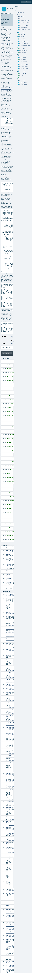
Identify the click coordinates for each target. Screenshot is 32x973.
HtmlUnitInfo (22, 52)
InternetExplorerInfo (24, 55)
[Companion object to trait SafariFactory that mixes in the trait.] (17, 79)
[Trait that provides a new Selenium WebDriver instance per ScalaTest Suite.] (18, 64)
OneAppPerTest (22, 62)
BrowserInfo (22, 34)
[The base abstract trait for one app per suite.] (18, 25)
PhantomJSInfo (22, 73)
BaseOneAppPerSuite (24, 25)
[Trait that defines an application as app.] (18, 24)
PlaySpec (21, 75)
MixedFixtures (22, 57)
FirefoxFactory (23, 46)
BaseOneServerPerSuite (24, 29)
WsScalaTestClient (23, 84)
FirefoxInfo (22, 48)
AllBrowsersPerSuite (24, 20)
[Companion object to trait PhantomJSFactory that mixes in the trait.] (17, 72)
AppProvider (22, 23)
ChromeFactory (22, 36)
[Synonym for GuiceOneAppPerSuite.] (18, 61)
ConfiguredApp (22, 39)
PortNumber (22, 77)
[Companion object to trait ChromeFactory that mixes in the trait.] (17, 36)
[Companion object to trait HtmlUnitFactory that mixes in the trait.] (17, 50)
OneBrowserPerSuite (24, 64)
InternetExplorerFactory (25, 54)
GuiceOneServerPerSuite (6, 87)
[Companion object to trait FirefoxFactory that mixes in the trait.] (17, 47)
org (8, 8)
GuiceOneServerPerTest (6, 89)
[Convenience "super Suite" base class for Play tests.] (18, 75)
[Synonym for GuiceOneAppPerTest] (18, 63)
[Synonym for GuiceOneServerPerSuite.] (18, 68)
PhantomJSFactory (23, 71)
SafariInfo (22, 80)
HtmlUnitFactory (23, 50)
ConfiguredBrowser (23, 41)
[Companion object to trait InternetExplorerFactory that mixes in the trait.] (17, 54)
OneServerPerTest (23, 70)
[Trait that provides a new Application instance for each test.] (18, 27)
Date (7, 602)
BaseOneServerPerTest (24, 31)
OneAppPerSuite (23, 61)
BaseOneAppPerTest (23, 27)
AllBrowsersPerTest (24, 22)
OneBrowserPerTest (23, 66)
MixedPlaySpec (22, 59)
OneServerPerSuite (23, 68)
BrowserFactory (23, 32)
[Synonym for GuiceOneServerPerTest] (18, 70)
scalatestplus (12, 8)
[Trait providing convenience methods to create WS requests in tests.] (18, 84)
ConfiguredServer (23, 43)
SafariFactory (22, 78)
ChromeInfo (22, 38)
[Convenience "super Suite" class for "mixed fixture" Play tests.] (18, 59)
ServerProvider (23, 82)
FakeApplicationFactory (25, 45)
